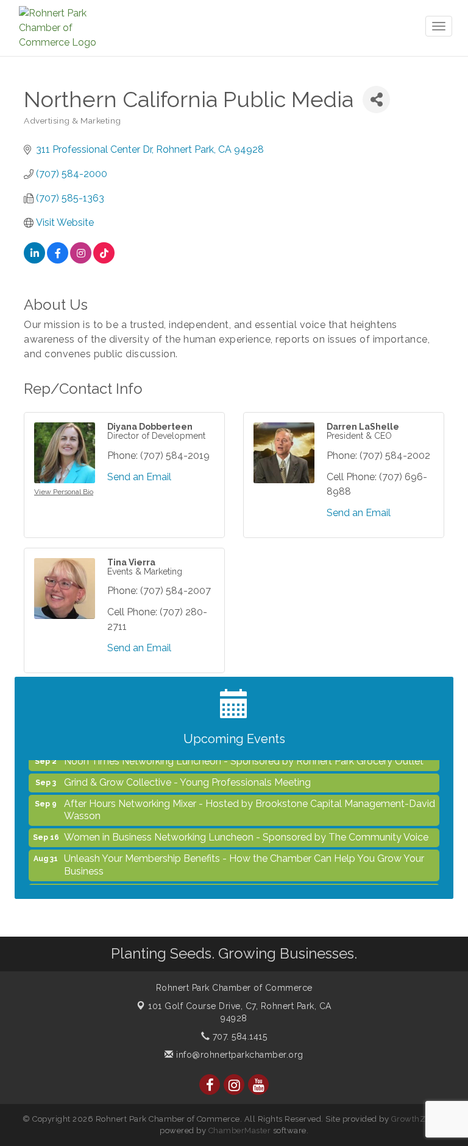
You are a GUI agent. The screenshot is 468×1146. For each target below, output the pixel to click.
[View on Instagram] (80, 260)
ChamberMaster (239, 1130)
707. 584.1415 (238, 1036)
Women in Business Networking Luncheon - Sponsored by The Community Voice (246, 831)
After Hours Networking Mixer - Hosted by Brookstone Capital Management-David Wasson (249, 804)
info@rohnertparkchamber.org (238, 1055)
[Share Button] (376, 99)
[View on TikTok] (104, 260)
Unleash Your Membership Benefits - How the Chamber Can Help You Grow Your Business (244, 859)
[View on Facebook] (57, 260)
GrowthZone (415, 1118)
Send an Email (139, 477)
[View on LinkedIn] (34, 260)
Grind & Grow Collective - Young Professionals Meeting (187, 776)
